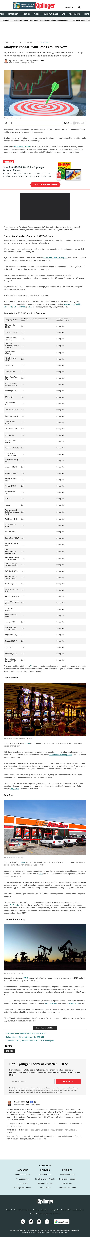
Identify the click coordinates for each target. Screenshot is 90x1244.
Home (6, 42)
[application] (45, 206)
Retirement (13, 14)
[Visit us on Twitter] (23, 1223)
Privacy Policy (54, 1212)
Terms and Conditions (40, 1212)
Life (63, 14)
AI (31, 666)
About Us (9, 1212)
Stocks (29, 42)
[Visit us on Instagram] (39, 1223)
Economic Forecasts (67, 1181)
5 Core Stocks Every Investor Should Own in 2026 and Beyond (29, 1041)
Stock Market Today (67, 1177)
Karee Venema (39, 60)
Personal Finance (50, 14)
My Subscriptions (22, 1181)
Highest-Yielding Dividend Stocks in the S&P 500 (24, 1037)
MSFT (15, 307)
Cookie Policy (66, 1212)
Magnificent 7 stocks (22, 147)
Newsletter (81, 123)
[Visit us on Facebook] (31, 1223)
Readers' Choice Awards (45, 1181)
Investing (26, 14)
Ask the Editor (45, 1190)
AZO (23, 862)
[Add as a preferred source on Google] (60, 1223)
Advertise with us (78, 1212)
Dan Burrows (17, 60)
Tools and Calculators (67, 1190)
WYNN (27, 743)
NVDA (29, 307)
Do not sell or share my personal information (45, 1216)
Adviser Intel (74, 14)
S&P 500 (9, 1051)
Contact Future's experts (22, 1212)
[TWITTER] (28, 1101)
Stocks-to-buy (43, 42)
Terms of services (38, 1088)
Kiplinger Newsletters (22, 1190)
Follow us (69, 123)
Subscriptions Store (22, 1177)
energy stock (74, 1003)
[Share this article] (6, 123)
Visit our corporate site (72, 1233)
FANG (25, 978)
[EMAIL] (36, 1101)
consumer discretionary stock (60, 755)
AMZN (78, 304)
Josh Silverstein (51, 1003)
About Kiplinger (45, 1177)
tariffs (41, 874)
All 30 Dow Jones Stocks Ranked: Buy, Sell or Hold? (25, 1033)
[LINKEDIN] (32, 1101)
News (32, 63)
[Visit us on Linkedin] (47, 1223)
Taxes (36, 14)
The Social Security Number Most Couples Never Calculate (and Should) (41, 20)
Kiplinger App (22, 1185)
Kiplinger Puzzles (45, 1185)
